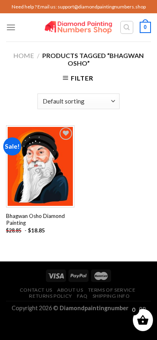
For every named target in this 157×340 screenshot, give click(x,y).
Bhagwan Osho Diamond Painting (35, 219)
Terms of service (112, 290)
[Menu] (11, 27)
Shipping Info (111, 296)
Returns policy (50, 296)
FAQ (82, 296)
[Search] (127, 27)
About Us (70, 290)
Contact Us (36, 290)
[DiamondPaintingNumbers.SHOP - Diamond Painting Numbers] (79, 28)
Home (23, 55)
